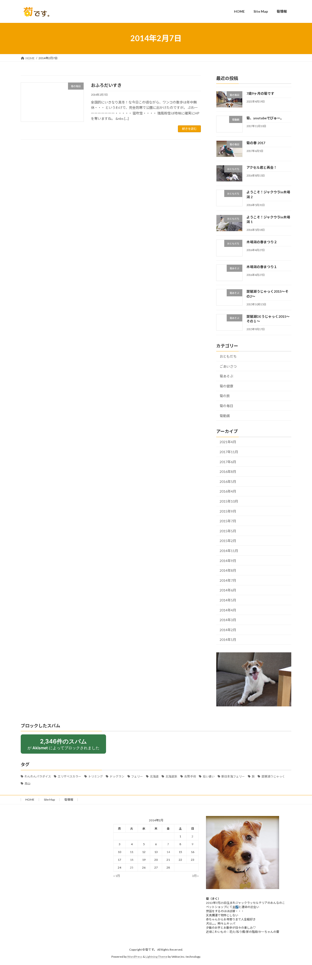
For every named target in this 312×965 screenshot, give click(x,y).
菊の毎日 (226, 406)
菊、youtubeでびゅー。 (265, 118)
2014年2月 (228, 630)
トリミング (95, 776)
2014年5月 (228, 600)
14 (168, 852)
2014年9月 (228, 560)
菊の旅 (225, 396)
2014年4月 (228, 610)
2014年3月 (228, 620)
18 (131, 860)
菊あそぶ (226, 376)
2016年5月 (228, 481)
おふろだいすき (106, 85)
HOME (29, 799)
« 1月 (116, 876)
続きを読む (189, 129)
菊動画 (225, 415)
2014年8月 (228, 570)
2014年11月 (229, 551)
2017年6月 (228, 461)
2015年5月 (228, 531)
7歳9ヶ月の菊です (260, 93)
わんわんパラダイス (38, 776)
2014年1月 (228, 639)
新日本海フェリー (233, 776)
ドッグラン (117, 776)
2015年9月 (228, 511)
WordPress (134, 956)
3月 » (195, 876)
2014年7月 (228, 580)
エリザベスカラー (69, 776)
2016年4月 (228, 491)
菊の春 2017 (255, 143)
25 (131, 867)
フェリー (137, 776)
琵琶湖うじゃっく (273, 776)
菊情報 (68, 799)
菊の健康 (226, 386)
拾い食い (208, 776)
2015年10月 (229, 501)
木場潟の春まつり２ (261, 242)
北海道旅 (171, 776)
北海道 (154, 776)
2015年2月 (228, 541)
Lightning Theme (156, 956)
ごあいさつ (228, 366)
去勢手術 (190, 776)
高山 (27, 783)
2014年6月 (228, 590)
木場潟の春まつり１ (261, 266)
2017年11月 (229, 452)
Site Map (49, 799)
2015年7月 (228, 521)
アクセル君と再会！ (261, 167)
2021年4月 (228, 442)
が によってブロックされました (63, 744)
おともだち (228, 356)
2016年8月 (228, 471)
